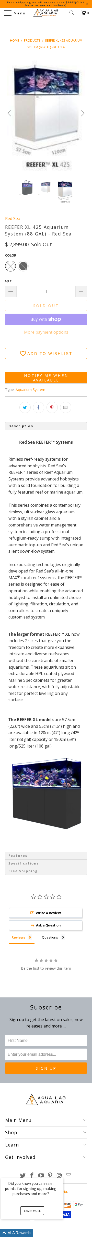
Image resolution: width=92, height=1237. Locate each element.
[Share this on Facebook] (38, 407)
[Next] (82, 113)
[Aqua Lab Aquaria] (46, 13)
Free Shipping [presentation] (23, 871)
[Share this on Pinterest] (52, 407)
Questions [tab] (50, 937)
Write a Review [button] (48, 913)
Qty (8, 280)
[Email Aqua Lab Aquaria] (68, 1175)
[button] (38, 1233)
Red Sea (12, 218)
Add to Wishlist (49, 353)
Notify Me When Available (46, 378)
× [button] (61, 1174)
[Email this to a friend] (65, 407)
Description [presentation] (20, 426)
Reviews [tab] (18, 937)
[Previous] (10, 113)
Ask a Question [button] (48, 925)
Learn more (32, 1211)
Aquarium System (30, 389)
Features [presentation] (17, 855)
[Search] (73, 13)
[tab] (46, 426)
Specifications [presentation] (23, 863)
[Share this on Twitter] (25, 407)
